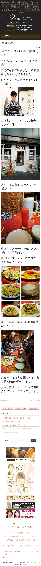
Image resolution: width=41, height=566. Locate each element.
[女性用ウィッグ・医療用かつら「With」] (20, 518)
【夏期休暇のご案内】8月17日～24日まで (17, 418)
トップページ (9, 533)
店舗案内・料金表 (23, 533)
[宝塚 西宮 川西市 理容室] (20, 508)
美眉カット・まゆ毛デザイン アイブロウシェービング (21, 553)
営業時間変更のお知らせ (11, 421)
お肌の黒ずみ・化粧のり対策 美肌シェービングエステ (22, 541)
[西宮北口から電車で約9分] (20, 501)
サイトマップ (9, 557)
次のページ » (35, 400)
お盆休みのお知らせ (10, 432)
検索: (6, 441)
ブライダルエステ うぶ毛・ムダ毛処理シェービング (22, 547)
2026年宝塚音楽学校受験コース (14, 425)
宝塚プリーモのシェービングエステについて (20, 536)
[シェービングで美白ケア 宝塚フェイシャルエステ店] (20, 19)
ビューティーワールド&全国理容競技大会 (17, 429)
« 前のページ (5, 400)
